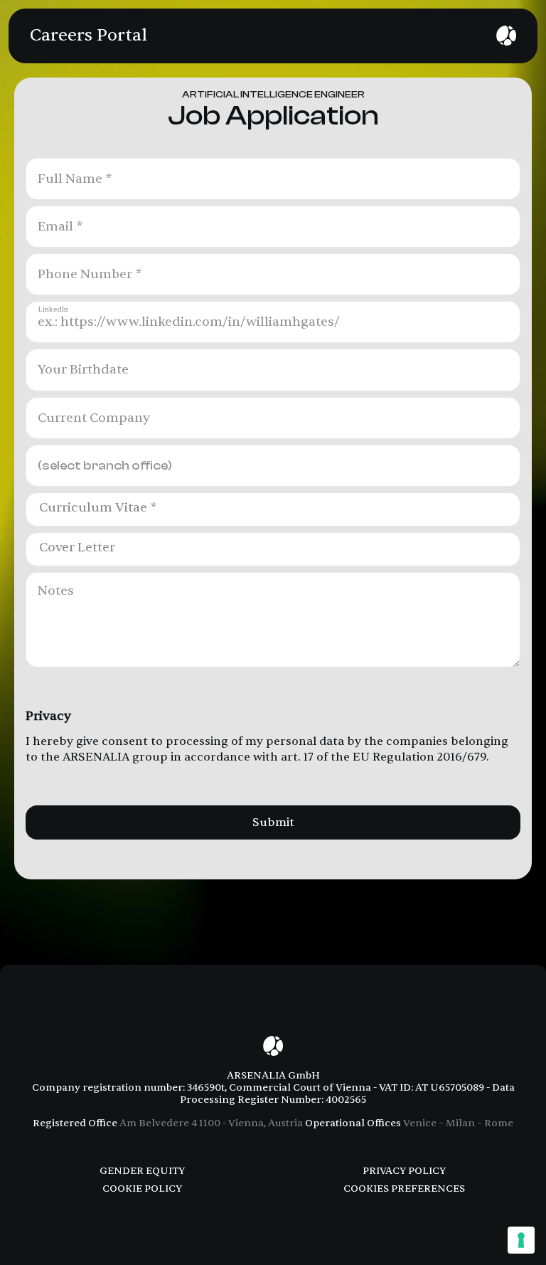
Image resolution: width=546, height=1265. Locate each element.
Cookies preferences (404, 1188)
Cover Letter (77, 548)
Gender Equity (142, 1171)
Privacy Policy (404, 1171)
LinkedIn (53, 309)
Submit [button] (273, 822)
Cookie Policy (142, 1188)
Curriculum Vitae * (98, 508)
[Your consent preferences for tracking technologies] (521, 1240)
